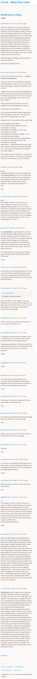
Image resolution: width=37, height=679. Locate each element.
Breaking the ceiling (11, 14)
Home (3, 667)
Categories (10, 667)
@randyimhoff (8, 232)
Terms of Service (6, 670)
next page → (5, 655)
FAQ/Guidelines (19, 667)
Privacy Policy (17, 670)
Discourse (12, 674)
